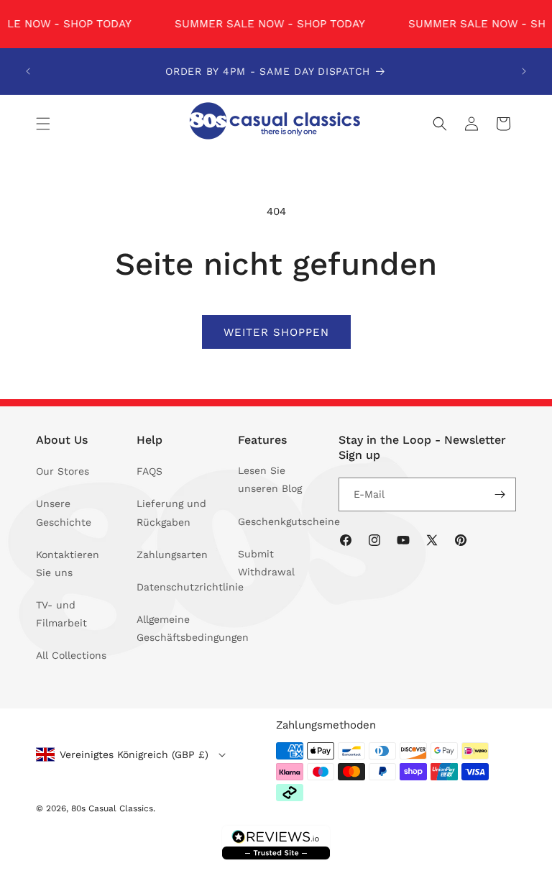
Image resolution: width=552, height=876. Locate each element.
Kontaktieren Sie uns (67, 563)
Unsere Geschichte (63, 512)
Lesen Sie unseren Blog (270, 479)
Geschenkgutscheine (289, 521)
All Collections (71, 655)
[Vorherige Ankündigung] (28, 71)
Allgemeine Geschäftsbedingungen (193, 628)
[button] (43, 124)
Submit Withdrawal (266, 563)
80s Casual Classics (112, 808)
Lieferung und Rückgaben (171, 512)
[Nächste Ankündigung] (524, 71)
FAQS (149, 471)
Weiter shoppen (276, 331)
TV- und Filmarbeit (61, 614)
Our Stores (62, 471)
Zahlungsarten (172, 554)
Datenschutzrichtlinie (190, 587)
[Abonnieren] (499, 494)
